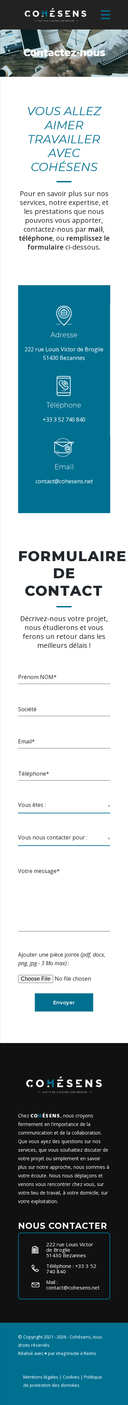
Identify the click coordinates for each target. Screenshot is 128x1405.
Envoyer (64, 1002)
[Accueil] (55, 14)
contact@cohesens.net (64, 481)
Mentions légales (40, 1377)
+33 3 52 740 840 (64, 419)
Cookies (71, 1377)
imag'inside (67, 1353)
